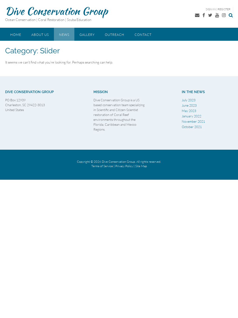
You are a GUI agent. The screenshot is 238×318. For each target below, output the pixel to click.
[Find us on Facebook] (203, 15)
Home (15, 35)
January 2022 (191, 116)
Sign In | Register (218, 9)
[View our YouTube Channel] (217, 15)
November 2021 (193, 121)
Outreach (114, 35)
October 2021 (192, 127)
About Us (40, 35)
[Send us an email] (197, 15)
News (64, 35)
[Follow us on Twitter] (210, 15)
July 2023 (188, 100)
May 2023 (189, 111)
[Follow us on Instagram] (224, 15)
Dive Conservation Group (56, 10)
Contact (143, 35)
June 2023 (189, 105)
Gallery (87, 35)
